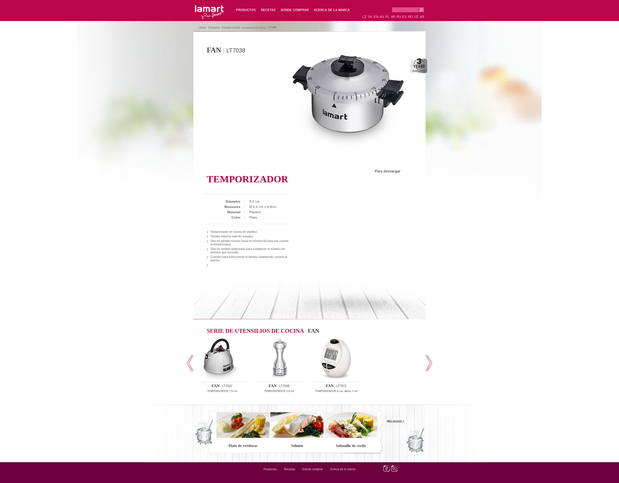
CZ (364, 17)
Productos (246, 10)
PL (387, 17)
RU (399, 17)
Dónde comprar (295, 10)
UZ (416, 17)
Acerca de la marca (332, 10)
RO (410, 17)
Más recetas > (395, 420)
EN (376, 17)
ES (404, 17)
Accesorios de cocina (254, 27)
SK (370, 17)
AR (422, 17)
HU (382, 17)
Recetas (268, 10)
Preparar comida (231, 27)
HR (393, 17)
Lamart (204, 8)
